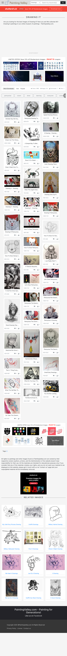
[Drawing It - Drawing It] (12, 181)
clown (19, 95)
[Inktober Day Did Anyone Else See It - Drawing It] (12, 109)
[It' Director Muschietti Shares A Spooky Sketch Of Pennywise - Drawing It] (31, 260)
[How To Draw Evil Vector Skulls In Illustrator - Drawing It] (51, 227)
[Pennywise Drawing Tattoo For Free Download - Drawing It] (31, 109)
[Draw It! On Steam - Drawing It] (31, 155)
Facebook (38, 616)
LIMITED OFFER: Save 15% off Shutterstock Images (26, 59)
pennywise (7, 95)
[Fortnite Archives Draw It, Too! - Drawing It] (31, 392)
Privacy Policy (11, 628)
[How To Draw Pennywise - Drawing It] (31, 222)
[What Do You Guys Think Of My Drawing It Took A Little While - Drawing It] (31, 373)
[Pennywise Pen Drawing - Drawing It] (51, 291)
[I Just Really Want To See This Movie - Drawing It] (51, 251)
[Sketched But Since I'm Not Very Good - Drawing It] (12, 341)
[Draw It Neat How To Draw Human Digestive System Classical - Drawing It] (12, 157)
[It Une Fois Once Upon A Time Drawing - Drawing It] (12, 276)
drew (28, 95)
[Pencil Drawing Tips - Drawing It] (12, 311)
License (19, 628)
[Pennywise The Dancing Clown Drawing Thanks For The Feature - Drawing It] (51, 338)
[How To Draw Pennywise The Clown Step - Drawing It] (31, 241)
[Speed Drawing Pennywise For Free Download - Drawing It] (51, 107)
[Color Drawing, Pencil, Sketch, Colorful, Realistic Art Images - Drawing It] (51, 151)
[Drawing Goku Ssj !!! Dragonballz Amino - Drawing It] (51, 182)
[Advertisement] (34, 39)
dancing (38, 95)
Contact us (27, 628)
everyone (50, 95)
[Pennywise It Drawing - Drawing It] (51, 312)
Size (17, 88)
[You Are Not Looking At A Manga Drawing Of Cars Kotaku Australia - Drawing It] (51, 386)
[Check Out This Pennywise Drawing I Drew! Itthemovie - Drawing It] (12, 132)
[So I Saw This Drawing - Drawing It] (12, 406)
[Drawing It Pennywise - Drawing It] (51, 206)
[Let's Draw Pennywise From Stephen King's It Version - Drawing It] (31, 278)
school (61, 95)
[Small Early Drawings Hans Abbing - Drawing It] (51, 364)
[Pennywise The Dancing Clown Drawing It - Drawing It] (31, 297)
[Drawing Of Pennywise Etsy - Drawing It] (12, 222)
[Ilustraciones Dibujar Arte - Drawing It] (31, 343)
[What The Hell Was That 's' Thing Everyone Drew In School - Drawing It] (12, 383)
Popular (23, 88)
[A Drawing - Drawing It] (51, 127)
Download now (56, 9)
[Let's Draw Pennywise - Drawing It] (51, 273)
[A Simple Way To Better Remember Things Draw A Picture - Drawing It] (31, 134)
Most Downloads (9, 88)
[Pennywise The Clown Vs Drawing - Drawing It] (31, 315)
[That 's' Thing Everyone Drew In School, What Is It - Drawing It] (12, 363)
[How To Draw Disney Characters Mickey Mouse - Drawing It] (12, 247)
